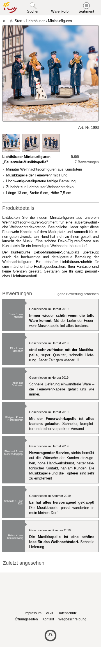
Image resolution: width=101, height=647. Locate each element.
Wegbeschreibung (72, 619)
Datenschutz (67, 613)
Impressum (33, 613)
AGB (49, 613)
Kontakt (48, 619)
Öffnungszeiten (26, 619)
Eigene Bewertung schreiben (76, 294)
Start (18, 21)
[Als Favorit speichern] (5, 128)
